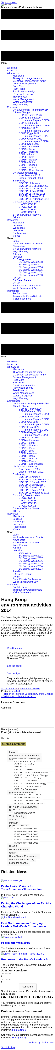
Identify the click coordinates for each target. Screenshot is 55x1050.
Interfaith (16, 691)
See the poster (14, 666)
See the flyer (13, 673)
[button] (28, 987)
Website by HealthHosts (41, 1042)
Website (5, 738)
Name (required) (9, 729)
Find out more (19, 1030)
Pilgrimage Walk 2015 (15, 942)
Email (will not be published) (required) (21, 732)
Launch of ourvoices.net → (22, 696)
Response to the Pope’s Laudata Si (24, 959)
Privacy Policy (19, 1037)
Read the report (15, 648)
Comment (6, 707)
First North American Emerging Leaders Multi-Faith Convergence (23, 925)
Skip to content (9, 2)
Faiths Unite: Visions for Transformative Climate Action (21, 888)
